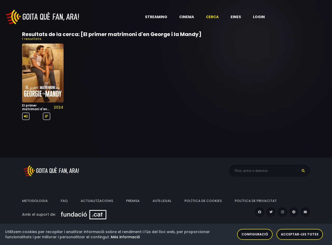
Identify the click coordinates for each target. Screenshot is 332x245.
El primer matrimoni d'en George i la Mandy (34, 111)
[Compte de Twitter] (271, 212)
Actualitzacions (97, 200)
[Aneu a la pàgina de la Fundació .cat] (83, 214)
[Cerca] (303, 171)
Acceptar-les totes (300, 234)
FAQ (64, 200)
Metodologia (35, 200)
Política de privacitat (256, 200)
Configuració (254, 234)
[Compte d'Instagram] (282, 212)
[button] (156, 17)
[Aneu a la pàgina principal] (43, 16)
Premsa (133, 200)
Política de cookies (203, 200)
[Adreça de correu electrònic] (305, 212)
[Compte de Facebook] (259, 212)
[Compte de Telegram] (294, 212)
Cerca (212, 16)
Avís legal (162, 200)
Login (259, 16)
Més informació (125, 237)
